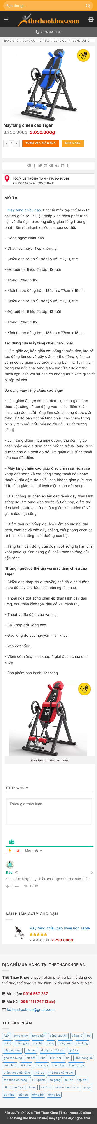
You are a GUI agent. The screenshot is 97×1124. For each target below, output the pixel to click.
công (51, 1043)
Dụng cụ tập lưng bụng (71, 40)
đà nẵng (9, 1094)
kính (43, 1058)
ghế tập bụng (13, 1058)
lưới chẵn (10, 1065)
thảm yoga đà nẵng (17, 1072)
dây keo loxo (12, 1050)
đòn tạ (23, 1094)
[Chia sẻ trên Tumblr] (68, 166)
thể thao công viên (61, 1072)
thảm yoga (76, 1065)
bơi (89, 1035)
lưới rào (26, 1065)
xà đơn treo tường (67, 1087)
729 (6, 1035)
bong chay (20, 1035)
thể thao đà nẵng (15, 1080)
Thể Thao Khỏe (46, 1112)
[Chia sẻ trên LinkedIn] (62, 166)
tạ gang (55, 1080)
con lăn (38, 1043)
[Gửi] (88, 5)
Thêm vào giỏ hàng (41, 143)
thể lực (39, 1072)
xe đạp (18, 1087)
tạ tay (69, 1080)
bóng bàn (38, 1035)
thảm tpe (58, 1065)
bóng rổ (77, 1035)
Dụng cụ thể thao (36, 40)
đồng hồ (38, 1094)
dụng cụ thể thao (53, 1050)
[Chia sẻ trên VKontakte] (57, 166)
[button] (6, 19)
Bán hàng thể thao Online (27, 1118)
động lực (54, 1094)
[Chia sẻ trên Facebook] (34, 166)
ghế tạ (73, 1050)
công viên (65, 1043)
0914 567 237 (35, 993)
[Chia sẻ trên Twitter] (40, 166)
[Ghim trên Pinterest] (51, 166)
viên (6, 1087)
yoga (87, 1087)
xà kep (31, 1087)
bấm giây (22, 1043)
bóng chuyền (58, 1035)
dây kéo (31, 1050)
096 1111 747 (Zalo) (38, 1001)
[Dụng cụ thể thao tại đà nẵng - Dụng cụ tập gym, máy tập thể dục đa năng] (48, 20)
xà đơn (45, 1087)
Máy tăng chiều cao (24, 210)
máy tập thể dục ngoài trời (69, 1118)
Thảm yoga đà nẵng (75, 1112)
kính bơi (55, 1058)
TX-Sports (39, 1080)
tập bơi (82, 1080)
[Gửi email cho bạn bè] (45, 166)
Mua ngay (73, 143)
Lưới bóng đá (84, 1058)
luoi (67, 1058)
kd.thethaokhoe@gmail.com (31, 1009)
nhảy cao (41, 1065)
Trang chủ (10, 40)
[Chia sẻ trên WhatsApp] (29, 166)
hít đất (30, 1058)
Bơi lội (8, 1043)
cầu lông (82, 1043)
